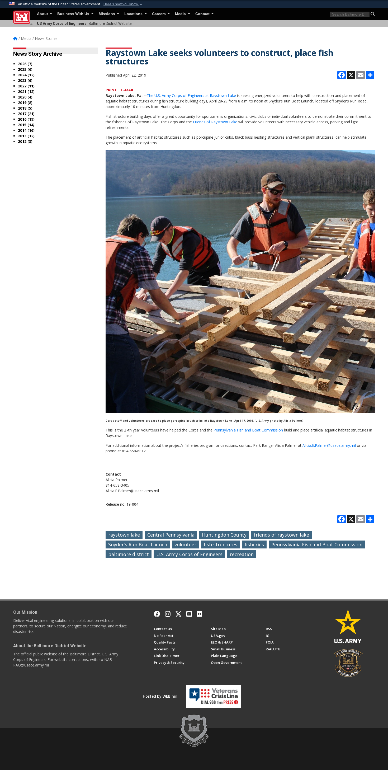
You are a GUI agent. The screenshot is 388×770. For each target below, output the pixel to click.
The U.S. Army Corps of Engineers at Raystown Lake (191, 95)
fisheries (254, 544)
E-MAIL (127, 89)
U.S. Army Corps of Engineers (189, 554)
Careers (159, 14)
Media (181, 14)
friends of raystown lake (281, 535)
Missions (107, 14)
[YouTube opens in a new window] (189, 614)
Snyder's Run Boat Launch (137, 544)
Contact (203, 14)
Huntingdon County (224, 535)
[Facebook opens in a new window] (157, 614)
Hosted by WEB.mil (160, 696)
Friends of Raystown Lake (214, 121)
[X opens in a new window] (178, 614)
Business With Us (73, 14)
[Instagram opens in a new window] (168, 614)
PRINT (111, 89)
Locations (134, 14)
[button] (123, 4)
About (43, 14)
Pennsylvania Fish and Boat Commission (248, 430)
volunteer (185, 544)
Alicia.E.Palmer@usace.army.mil (329, 445)
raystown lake (124, 535)
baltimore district (128, 554)
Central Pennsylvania (171, 535)
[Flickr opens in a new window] (199, 614)
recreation (242, 554)
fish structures (220, 544)
